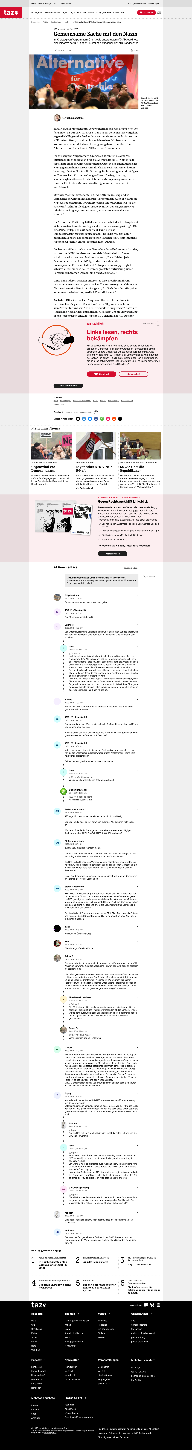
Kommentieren (72, 412)
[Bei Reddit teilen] (114, 419)
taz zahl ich (136, 1329)
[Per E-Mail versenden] (78, 419)
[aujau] (57, 928)
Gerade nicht (148, 323)
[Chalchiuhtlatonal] (63, 791)
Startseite (35, 22)
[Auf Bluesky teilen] (90, 419)
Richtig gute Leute (74, 1341)
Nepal (67, 1329)
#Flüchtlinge (65, 401)
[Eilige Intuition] (57, 597)
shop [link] (56, 3)
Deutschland (56, 22)
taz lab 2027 (104, 1383)
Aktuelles (102, 1320)
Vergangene (104, 1379)
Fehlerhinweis (86, 412)
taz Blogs (135, 1367)
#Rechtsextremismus (82, 401)
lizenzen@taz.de (50, 1433)
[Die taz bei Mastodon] (146, 1306)
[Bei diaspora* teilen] (108, 419)
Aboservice (70, 1409)
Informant (103, 1433)
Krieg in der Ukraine (74, 1333)
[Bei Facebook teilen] (96, 419)
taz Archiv (136, 1380)
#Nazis (103, 401)
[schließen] (158, 323)
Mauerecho (36, 1379)
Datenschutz (115, 1433)
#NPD (95, 401)
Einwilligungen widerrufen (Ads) (113, 1437)
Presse (101, 1337)
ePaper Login (71, 1413)
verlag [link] (33, 3)
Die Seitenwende (106, 1329)
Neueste (127, 568)
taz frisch (69, 1371)
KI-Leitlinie (154, 1429)
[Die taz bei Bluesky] (152, 1306)
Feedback (69, 1404)
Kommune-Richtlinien (137, 1429)
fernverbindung (38, 1371)
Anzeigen (35, 1418)
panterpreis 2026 (139, 1341)
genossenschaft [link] (140, 3)
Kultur (34, 1333)
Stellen (101, 1333)
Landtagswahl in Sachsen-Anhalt (77, 1322)
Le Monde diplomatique (143, 1376)
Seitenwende (145, 1433)
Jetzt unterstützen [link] (68, 385)
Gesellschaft (37, 1329)
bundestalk (36, 1367)
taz (39, 1305)
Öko (33, 1324)
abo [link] (129, 3)
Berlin (34, 1341)
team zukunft (71, 1367)
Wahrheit (35, 1350)
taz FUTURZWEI (138, 1371)
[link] (46, 12)
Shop (33, 1413)
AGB (136, 1433)
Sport (34, 1337)
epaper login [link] (154, 3)
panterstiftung (138, 1337)
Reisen (34, 1405)
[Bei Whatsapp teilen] (102, 419)
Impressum (127, 1433)
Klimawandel (71, 1345)
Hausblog (102, 1324)
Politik (45, 22)
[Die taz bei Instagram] (158, 1306)
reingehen (36, 1387)
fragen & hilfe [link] (65, 3)
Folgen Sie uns (136, 1305)
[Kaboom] (63, 1125)
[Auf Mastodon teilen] (84, 419)
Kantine (35, 1409)
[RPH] (57, 943)
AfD (67, 22)
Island (68, 1337)
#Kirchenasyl (113, 401)
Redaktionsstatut (117, 1429)
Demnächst (103, 1367)
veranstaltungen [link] (45, 3)
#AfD (56, 401)
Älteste (135, 568)
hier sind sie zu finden (84, 583)
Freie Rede (36, 1383)
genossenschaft (139, 1324)
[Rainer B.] (57, 958)
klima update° (38, 1375)
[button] (159, 12)
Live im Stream (105, 1375)
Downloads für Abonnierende (79, 1417)
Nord (33, 1345)
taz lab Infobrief (72, 1379)
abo (133, 1320)
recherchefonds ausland (143, 1333)
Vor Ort (101, 1371)
